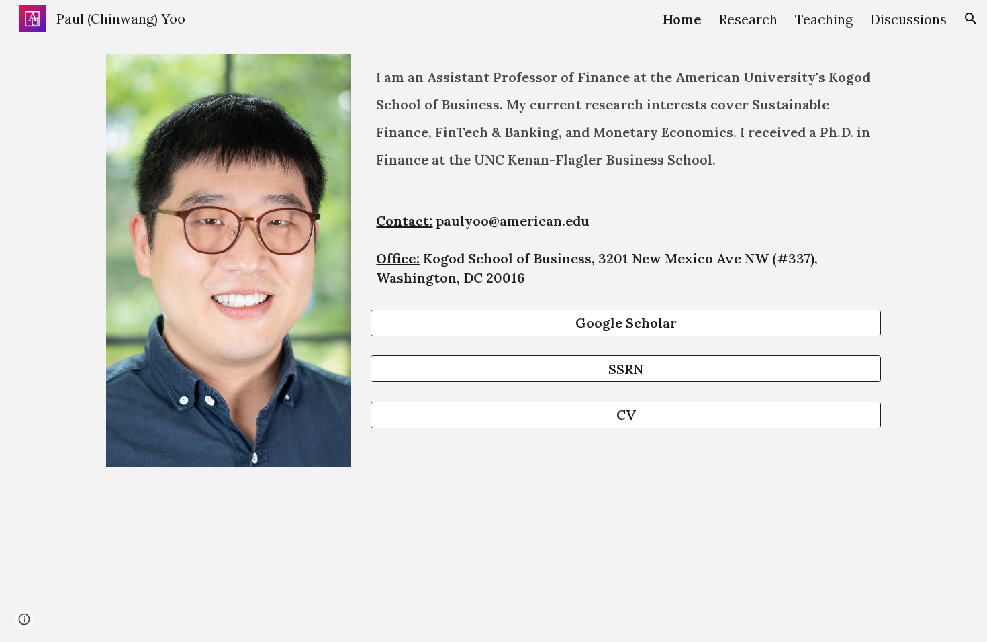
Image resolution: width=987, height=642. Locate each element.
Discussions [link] (908, 19)
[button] (971, 19)
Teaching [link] (824, 19)
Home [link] (682, 19)
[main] (626, 128)
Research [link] (748, 19)
